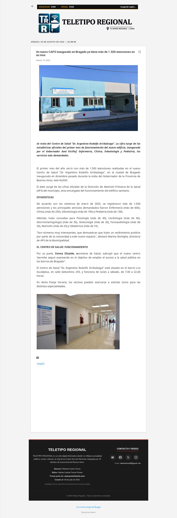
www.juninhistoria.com (74, 476)
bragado (40, 364)
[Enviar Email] (113, 457)
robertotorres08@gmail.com (130, 463)
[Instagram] (136, 457)
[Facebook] (120, 457)
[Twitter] (128, 457)
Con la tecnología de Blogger (88, 507)
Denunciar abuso (88, 512)
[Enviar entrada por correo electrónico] (37, 358)
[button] (139, 52)
